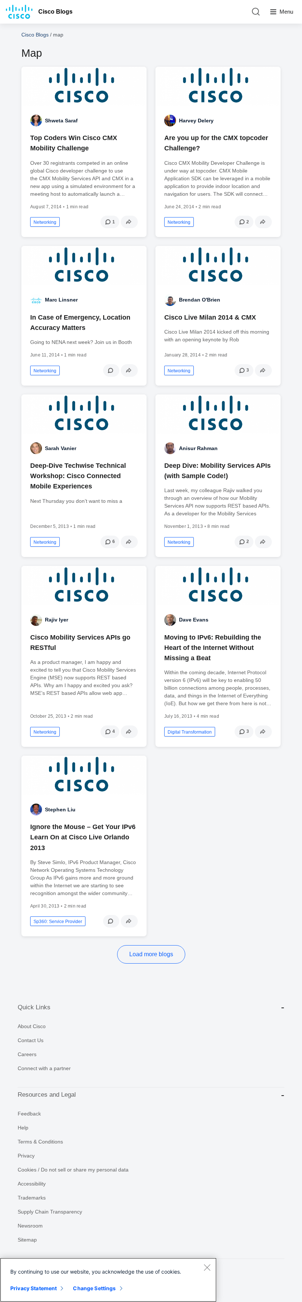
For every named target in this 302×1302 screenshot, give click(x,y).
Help (23, 1128)
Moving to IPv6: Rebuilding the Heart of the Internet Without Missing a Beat (212, 648)
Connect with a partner (44, 1068)
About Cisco (32, 1026)
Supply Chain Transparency (50, 1212)
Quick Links (34, 1007)
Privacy (26, 1156)
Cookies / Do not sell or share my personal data (73, 1170)
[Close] (207, 1267)
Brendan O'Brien (199, 300)
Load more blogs (151, 954)
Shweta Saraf (61, 120)
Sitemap (27, 1240)
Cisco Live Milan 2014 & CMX (210, 317)
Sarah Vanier (60, 448)
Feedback (29, 1114)
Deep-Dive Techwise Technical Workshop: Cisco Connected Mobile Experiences (78, 476)
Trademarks (32, 1198)
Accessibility (32, 1184)
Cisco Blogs (55, 11)
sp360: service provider (58, 921)
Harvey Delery (196, 120)
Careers (27, 1054)
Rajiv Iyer (56, 620)
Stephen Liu (60, 809)
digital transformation (190, 732)
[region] (108, 1280)
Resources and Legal (47, 1094)
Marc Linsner (61, 300)
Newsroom (30, 1226)
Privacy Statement (33, 1288)
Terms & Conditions (40, 1142)
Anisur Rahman (198, 448)
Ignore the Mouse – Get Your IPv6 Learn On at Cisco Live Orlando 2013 (83, 837)
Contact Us (30, 1040)
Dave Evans (193, 620)
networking (45, 222)
